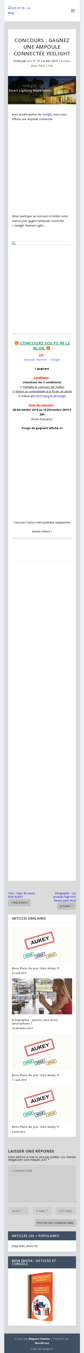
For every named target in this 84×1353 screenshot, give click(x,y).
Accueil (65, 61)
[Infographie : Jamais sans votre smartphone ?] (42, 996)
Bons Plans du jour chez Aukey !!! (36, 968)
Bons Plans (38, 65)
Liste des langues (42, 1349)
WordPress (42, 1343)
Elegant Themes (39, 1339)
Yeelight (47, 114)
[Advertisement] (42, 168)
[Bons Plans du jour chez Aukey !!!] (42, 945)
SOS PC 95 (33, 61)
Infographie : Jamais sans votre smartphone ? (35, 1021)
